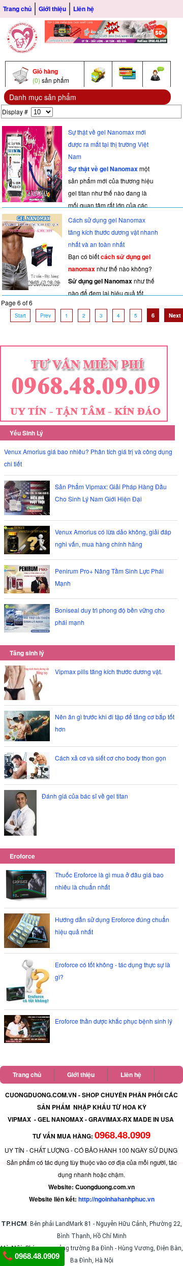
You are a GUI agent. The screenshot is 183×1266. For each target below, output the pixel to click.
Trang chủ (17, 8)
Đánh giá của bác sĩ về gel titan (85, 796)
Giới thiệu (52, 8)
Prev (45, 315)
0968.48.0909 (36, 1256)
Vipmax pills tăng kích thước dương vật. (108, 671)
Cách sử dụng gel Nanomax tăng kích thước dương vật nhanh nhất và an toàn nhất (113, 231)
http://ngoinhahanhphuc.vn (116, 1199)
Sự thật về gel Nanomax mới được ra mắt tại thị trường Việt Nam (108, 144)
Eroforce (22, 856)
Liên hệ (83, 8)
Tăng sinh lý (27, 652)
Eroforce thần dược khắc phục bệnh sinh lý (113, 1021)
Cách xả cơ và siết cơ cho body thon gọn (110, 757)
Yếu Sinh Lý (26, 432)
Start (20, 315)
